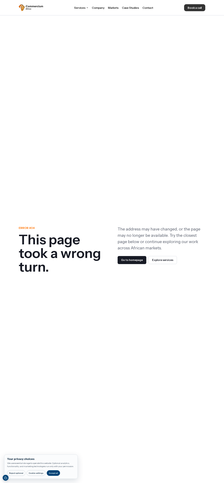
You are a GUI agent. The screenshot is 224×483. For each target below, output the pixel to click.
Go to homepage (132, 260)
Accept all (53, 473)
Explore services (162, 260)
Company (98, 7)
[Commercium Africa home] (31, 7)
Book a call (195, 7)
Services (79, 7)
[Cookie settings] (5, 478)
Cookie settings (36, 473)
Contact (147, 7)
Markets (113, 7)
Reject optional (16, 473)
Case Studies (130, 7)
